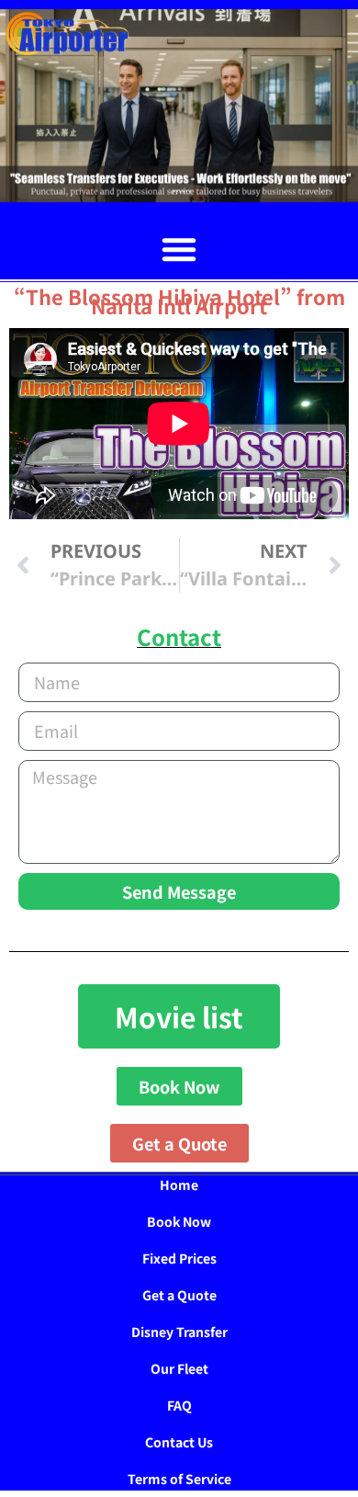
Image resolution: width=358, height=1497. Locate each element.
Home (179, 1184)
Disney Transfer (179, 1331)
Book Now (179, 1221)
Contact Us (179, 1442)
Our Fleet (179, 1368)
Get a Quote (179, 1295)
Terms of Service (179, 1478)
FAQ (179, 1405)
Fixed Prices (179, 1258)
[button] (179, 249)
